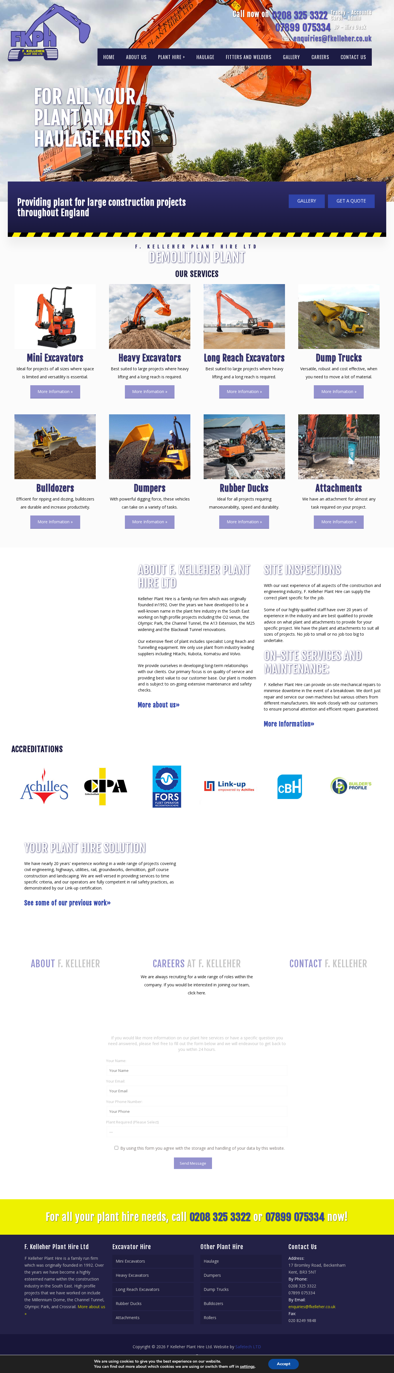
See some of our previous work (67, 903)
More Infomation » (55, 391)
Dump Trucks (216, 1289)
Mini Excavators (130, 1261)
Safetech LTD (248, 1346)
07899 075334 (303, 28)
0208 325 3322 (300, 16)
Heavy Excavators (132, 1275)
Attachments (128, 1317)
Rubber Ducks (129, 1303)
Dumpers (212, 1275)
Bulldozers (213, 1303)
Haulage (211, 1261)
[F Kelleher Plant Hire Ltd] (49, 32)
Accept (283, 1364)
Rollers (210, 1317)
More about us (159, 705)
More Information (289, 724)
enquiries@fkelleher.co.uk (332, 38)
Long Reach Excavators (138, 1289)
